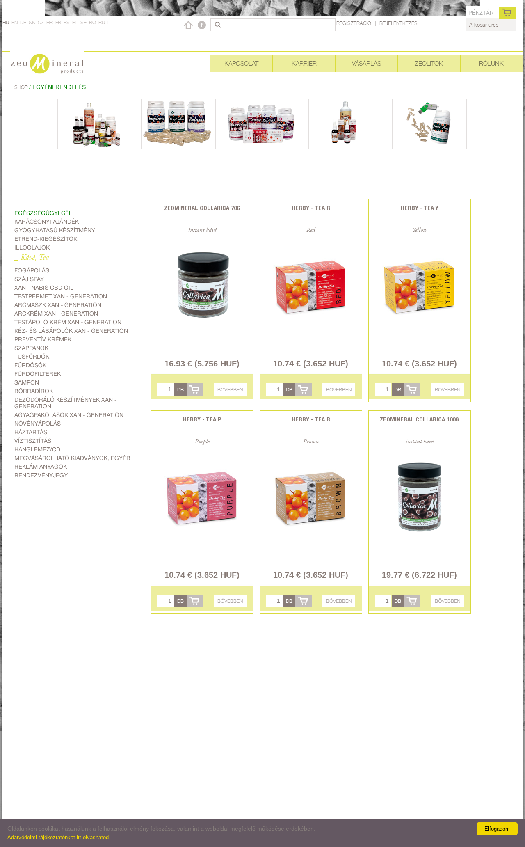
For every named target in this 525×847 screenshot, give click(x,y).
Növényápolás (37, 423)
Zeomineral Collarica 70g (202, 207)
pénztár (480, 13)
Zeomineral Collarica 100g (419, 419)
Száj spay (29, 279)
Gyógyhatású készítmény (54, 230)
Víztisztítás (32, 440)
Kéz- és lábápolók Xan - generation (71, 330)
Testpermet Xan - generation (60, 296)
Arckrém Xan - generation (56, 313)
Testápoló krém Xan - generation (67, 322)
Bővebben (230, 390)
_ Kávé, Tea (31, 258)
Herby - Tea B (311, 419)
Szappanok (31, 348)
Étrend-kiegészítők (45, 239)
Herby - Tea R (311, 207)
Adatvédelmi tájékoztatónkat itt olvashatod (58, 837)
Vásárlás (366, 63)
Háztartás (30, 432)
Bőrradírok (33, 391)
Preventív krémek (42, 339)
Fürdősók (30, 365)
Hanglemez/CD (37, 449)
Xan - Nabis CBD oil (43, 287)
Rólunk (491, 63)
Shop (21, 87)
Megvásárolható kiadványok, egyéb (72, 458)
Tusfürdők (31, 356)
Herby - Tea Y (419, 207)
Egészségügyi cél (43, 213)
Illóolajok (32, 247)
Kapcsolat (241, 63)
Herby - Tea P (202, 419)
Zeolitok (429, 63)
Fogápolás (31, 270)
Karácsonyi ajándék (46, 221)
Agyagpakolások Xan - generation (68, 415)
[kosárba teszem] (195, 389)
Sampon (26, 382)
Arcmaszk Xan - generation (57, 305)
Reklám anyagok (40, 466)
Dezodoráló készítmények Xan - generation (65, 403)
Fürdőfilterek (37, 374)
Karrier (304, 63)
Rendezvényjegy (41, 475)
